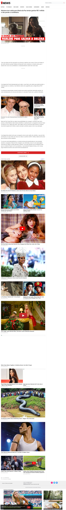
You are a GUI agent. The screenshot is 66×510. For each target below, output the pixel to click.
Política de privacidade (8, 483)
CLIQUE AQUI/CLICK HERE (35, 484)
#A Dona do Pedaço (6, 479)
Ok (28, 507)
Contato (3, 483)
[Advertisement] (23, 54)
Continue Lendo (22, 152)
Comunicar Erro (22, 156)
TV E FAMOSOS (5, 477)
